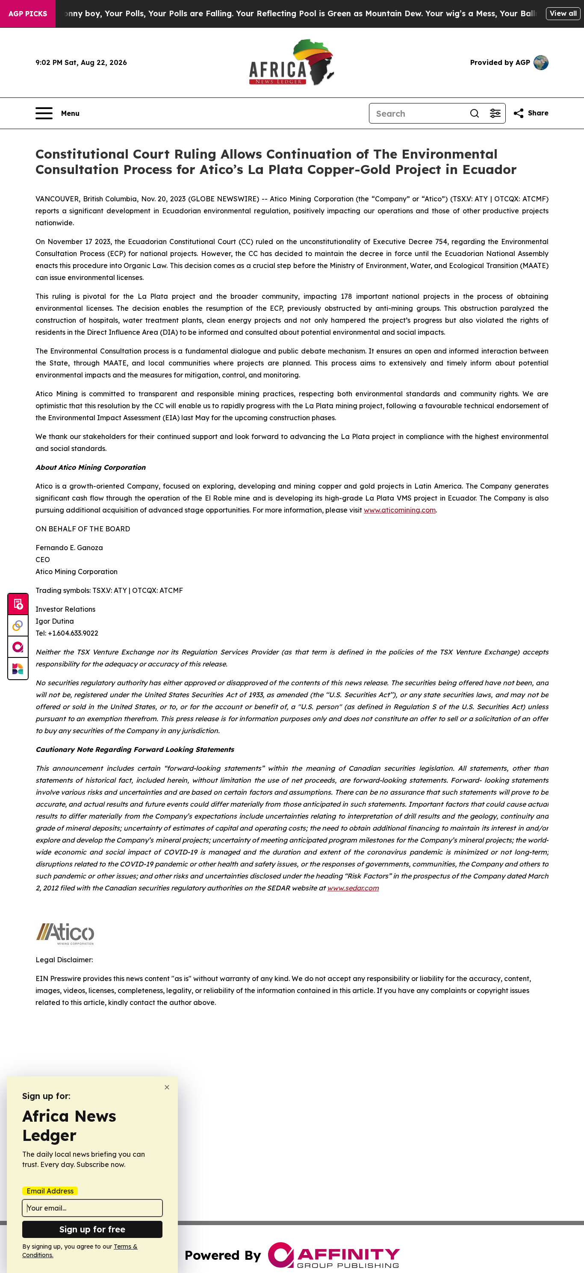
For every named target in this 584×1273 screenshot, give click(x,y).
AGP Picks (28, 13)
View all (563, 13)
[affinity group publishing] (18, 647)
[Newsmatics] (18, 668)
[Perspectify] (18, 625)
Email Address (50, 1191)
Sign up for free (92, 1229)
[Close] (167, 1087)
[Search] (474, 113)
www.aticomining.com (400, 510)
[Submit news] (18, 604)
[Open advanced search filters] (495, 113)
